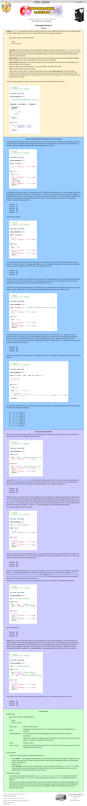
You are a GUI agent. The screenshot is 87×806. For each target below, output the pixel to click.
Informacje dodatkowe (6, 804)
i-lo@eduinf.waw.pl (20, 798)
